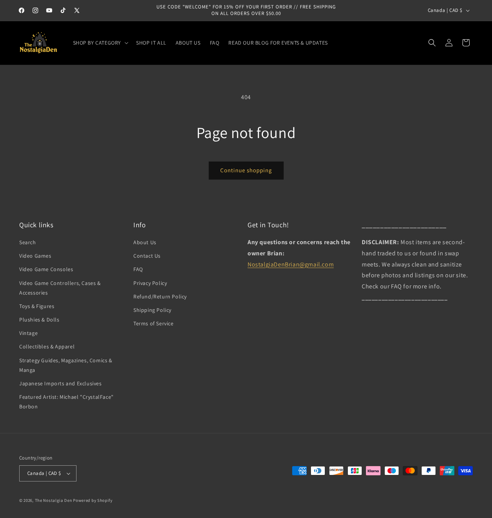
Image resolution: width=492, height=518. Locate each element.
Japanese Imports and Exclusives (60, 383)
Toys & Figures (36, 306)
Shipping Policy (152, 309)
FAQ (138, 269)
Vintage (28, 333)
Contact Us (147, 255)
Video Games (35, 255)
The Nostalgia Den (53, 500)
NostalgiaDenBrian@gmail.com (291, 264)
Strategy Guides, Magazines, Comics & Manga (65, 365)
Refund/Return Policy (160, 296)
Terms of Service (153, 323)
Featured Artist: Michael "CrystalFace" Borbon (66, 401)
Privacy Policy (150, 283)
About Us (144, 242)
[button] (100, 43)
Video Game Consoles (46, 269)
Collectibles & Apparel (47, 346)
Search (27, 242)
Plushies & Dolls (39, 319)
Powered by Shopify (93, 500)
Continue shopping (246, 170)
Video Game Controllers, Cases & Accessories (60, 288)
